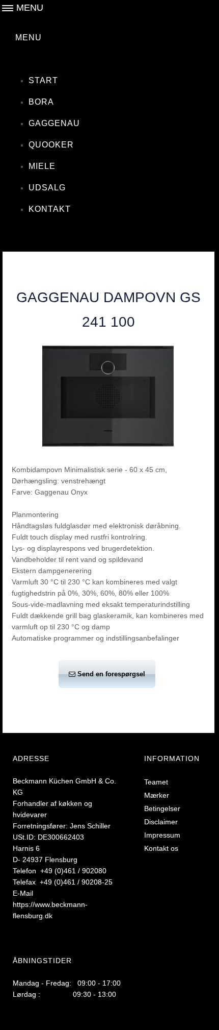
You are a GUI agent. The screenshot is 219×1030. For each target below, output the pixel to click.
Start (43, 80)
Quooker (51, 144)
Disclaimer (161, 822)
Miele (42, 166)
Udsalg (47, 187)
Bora (41, 101)
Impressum (162, 835)
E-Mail (23, 893)
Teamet (156, 782)
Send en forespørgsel (111, 674)
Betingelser (162, 808)
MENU (28, 37)
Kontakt (50, 209)
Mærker (156, 795)
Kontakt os (161, 848)
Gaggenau (54, 123)
